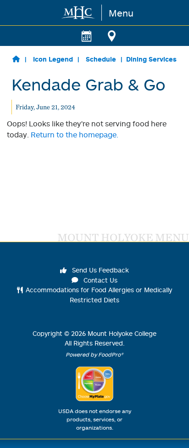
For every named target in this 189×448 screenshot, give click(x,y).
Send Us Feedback (99, 270)
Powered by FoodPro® (94, 354)
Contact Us (99, 280)
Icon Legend (53, 59)
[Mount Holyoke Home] (79, 13)
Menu (121, 12)
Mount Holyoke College (122, 333)
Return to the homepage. (74, 134)
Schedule (101, 59)
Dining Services (151, 59)
